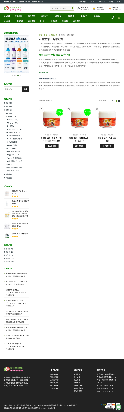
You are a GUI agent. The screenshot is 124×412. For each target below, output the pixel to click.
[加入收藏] (41, 109)
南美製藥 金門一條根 (14, 161)
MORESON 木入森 (13, 132)
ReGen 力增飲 (12, 145)
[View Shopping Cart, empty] (112, 18)
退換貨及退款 (79, 385)
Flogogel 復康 (12, 123)
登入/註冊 (82, 2)
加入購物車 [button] (52, 146)
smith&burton (12, 148)
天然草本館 (8, 106)
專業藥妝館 (8, 110)
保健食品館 (8, 103)
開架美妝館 (8, 178)
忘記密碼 (92, 2)
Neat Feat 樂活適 (13, 135)
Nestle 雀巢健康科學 (14, 139)
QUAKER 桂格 (12, 142)
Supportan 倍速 (13, 154)
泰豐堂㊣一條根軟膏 (14, 167)
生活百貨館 (8, 113)
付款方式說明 (79, 388)
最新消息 (7, 258)
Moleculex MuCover (14, 129)
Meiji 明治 (10, 126)
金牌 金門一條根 (13, 170)
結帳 (118, 2)
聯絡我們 (77, 382)
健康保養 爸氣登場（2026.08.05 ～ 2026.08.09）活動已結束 (17, 292)
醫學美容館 (8, 174)
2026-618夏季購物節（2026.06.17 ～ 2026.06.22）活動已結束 (17, 346)
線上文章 (77, 377)
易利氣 (9, 164)
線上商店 (102, 2)
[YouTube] (113, 409)
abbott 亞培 (11, 116)
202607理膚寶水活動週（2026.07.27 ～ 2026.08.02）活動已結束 (17, 303)
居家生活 (7, 255)
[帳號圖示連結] (119, 18)
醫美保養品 (8, 261)
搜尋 (25, 89)
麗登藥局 (77, 374)
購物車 (111, 2)
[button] (23, 15)
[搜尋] (72, 8)
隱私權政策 (78, 391)
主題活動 (7, 249)
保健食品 (7, 252)
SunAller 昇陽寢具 (14, 151)
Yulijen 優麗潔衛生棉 (14, 158)
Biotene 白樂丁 (13, 119)
